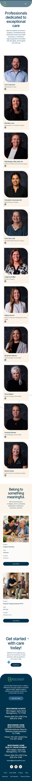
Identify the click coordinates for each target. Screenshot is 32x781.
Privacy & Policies (25, 776)
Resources (5, 776)
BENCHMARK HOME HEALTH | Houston (16, 726)
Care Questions (14, 776)
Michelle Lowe (9, 123)
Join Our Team (16, 698)
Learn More (16, 564)
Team (26, 772)
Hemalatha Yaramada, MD (13, 200)
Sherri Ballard (9, 394)
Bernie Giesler (9, 471)
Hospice (20, 772)
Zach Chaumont (10, 85)
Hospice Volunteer (8, 547)
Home (5, 772)
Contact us (16, 665)
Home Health (12, 772)
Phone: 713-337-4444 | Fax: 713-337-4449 (16, 738)
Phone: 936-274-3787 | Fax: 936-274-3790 (16, 718)
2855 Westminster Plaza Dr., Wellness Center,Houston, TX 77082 (16, 731)
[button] (17, 3)
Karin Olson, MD (10, 238)
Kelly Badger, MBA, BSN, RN (14, 162)
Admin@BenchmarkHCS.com (16, 760)
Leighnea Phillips (10, 277)
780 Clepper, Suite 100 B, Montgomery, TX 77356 (16, 712)
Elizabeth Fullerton (11, 356)
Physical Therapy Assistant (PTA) (13, 603)
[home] (4, 4)
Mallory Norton (9, 315)
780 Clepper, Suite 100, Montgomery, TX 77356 (16, 751)
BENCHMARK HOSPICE (16, 709)
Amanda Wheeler (10, 432)
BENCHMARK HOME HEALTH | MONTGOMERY (16, 746)
